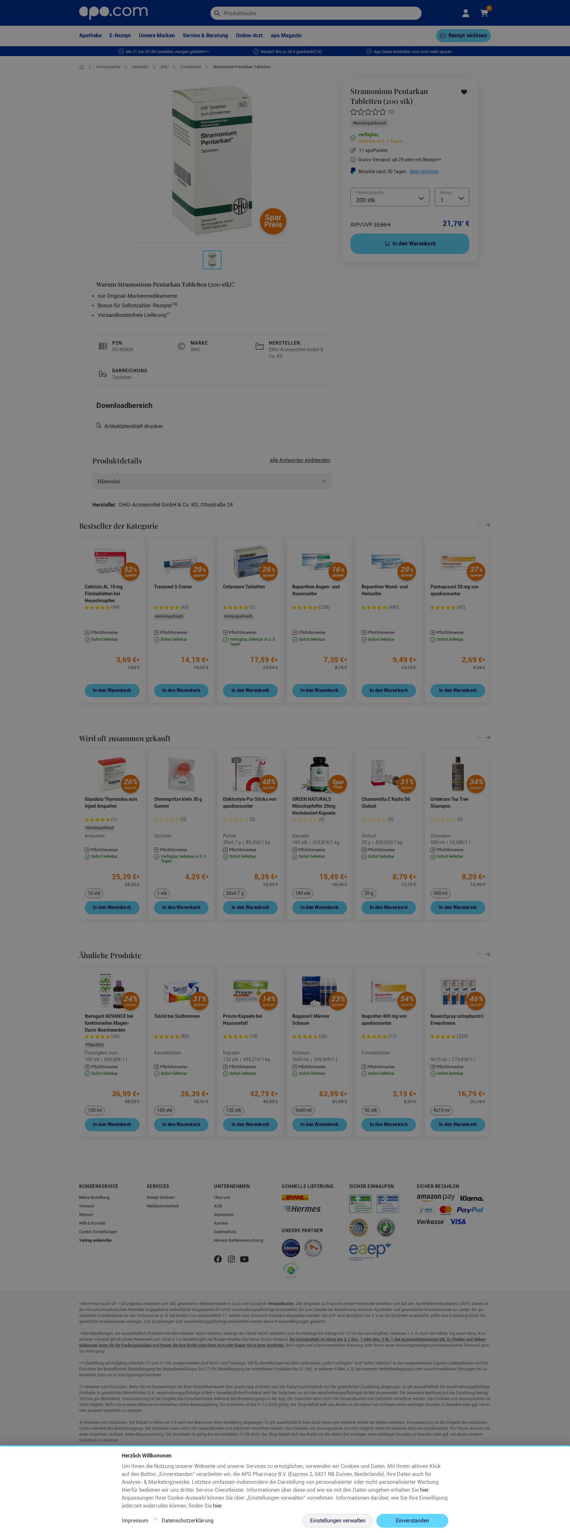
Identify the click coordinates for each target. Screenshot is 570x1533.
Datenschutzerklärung (187, 1520)
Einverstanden (412, 1520)
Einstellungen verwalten (337, 1520)
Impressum (135, 1520)
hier (424, 1490)
